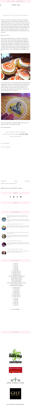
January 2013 (16, 296)
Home (8, 1)
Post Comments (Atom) (11, 183)
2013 (15, 269)
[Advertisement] (8, 320)
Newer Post (3, 181)
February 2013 (16, 295)
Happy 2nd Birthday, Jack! (14, 240)
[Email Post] (20, 134)
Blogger (18, 309)
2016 (15, 265)
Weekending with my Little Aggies (16, 285)
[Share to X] (24, 134)
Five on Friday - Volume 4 (16, 284)
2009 (15, 302)
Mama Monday (17, 136)
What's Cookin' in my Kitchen (15, 249)
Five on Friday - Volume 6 (16, 277)
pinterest (22, 132)
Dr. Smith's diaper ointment (17, 85)
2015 (15, 267)
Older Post (27, 181)
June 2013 (16, 290)
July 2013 (16, 288)
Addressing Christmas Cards (14, 224)
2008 (15, 303)
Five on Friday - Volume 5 (16, 280)
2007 (15, 305)
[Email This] (21, 134)
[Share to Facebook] (26, 134)
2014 (15, 268)
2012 (15, 298)
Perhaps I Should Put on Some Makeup (17, 276)
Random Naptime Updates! (16, 278)
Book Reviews (20, 1)
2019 (15, 263)
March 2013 (16, 294)
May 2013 (16, 291)
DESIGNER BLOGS (19, 404)
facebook (11, 132)
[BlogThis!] (23, 134)
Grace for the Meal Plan (16, 281)
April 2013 (16, 292)
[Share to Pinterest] (27, 134)
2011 (15, 299)
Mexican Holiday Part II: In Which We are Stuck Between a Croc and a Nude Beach (17, 216)
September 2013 (16, 275)
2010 (15, 301)
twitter (17, 132)
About (13, 1)
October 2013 (16, 273)
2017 (15, 264)
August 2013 (15, 287)
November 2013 (16, 272)
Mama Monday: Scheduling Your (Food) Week (16, 282)
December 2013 (16, 271)
